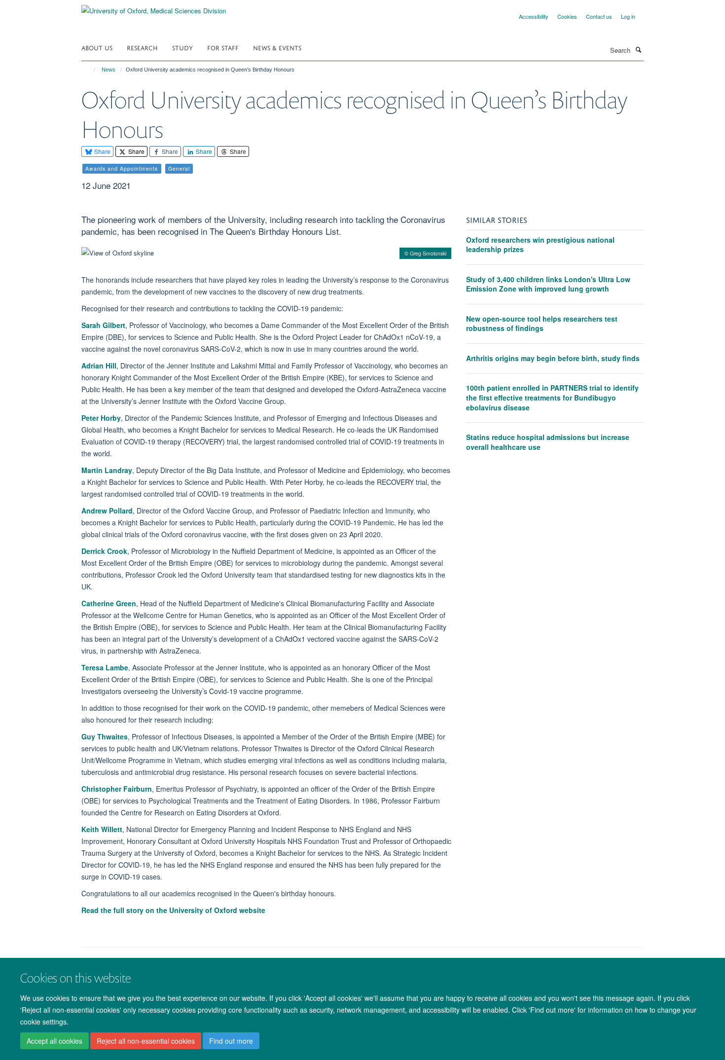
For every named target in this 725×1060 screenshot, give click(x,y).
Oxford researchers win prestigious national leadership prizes (540, 245)
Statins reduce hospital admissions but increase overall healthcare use (547, 442)
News (108, 70)
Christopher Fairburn (116, 789)
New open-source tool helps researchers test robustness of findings (541, 323)
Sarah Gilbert (103, 325)
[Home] (90, 69)
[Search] (638, 49)
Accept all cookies (54, 1041)
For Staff (223, 47)
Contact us (599, 16)
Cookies (567, 16)
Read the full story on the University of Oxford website (173, 910)
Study (182, 47)
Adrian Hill (98, 365)
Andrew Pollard (107, 510)
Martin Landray (106, 470)
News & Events (277, 47)
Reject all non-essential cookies (146, 1041)
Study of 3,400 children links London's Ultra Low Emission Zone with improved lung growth (548, 284)
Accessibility (533, 16)
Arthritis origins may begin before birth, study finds (553, 358)
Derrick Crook (104, 551)
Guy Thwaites (104, 736)
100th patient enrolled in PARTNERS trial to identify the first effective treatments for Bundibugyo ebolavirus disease (552, 397)
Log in (628, 16)
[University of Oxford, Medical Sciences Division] (153, 7)
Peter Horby (101, 418)
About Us (96, 47)
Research (142, 47)
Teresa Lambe (104, 667)
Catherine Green (108, 603)
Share (101, 151)
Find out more (231, 1041)
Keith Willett (101, 829)
